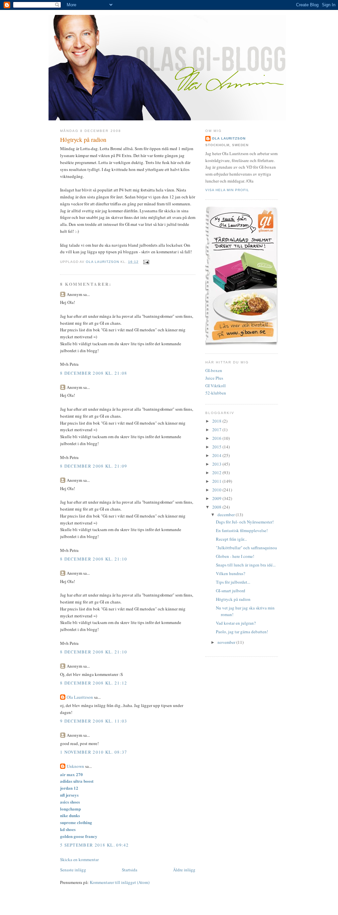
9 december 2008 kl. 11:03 (93, 721)
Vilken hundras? (230, 573)
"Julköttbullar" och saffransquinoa (246, 548)
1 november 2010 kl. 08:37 (93, 752)
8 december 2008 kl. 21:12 (93, 683)
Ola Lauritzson (80, 697)
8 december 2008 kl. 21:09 (93, 466)
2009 (217, 498)
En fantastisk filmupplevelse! (242, 530)
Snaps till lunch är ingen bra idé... (246, 565)
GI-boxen (213, 370)
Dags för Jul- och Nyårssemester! (245, 522)
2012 (217, 473)
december (227, 515)
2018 (217, 421)
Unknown (75, 766)
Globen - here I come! (235, 556)
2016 (217, 438)
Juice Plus (214, 378)
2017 (217, 430)
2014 (217, 455)
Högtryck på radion (233, 599)
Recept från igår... (231, 539)
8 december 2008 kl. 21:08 (93, 373)
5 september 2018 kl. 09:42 (94, 845)
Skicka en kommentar (79, 859)
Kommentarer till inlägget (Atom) (120, 882)
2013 (217, 464)
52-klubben (215, 393)
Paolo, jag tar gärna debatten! (242, 632)
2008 (217, 507)
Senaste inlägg (73, 870)
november (227, 642)
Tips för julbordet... (233, 582)
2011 (217, 481)
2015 (217, 447)
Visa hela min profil (227, 190)
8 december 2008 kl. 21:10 (93, 559)
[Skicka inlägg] (146, 262)
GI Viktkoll (215, 386)
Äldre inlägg (184, 870)
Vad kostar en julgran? (236, 623)
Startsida (129, 870)
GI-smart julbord (230, 591)
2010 (217, 490)
